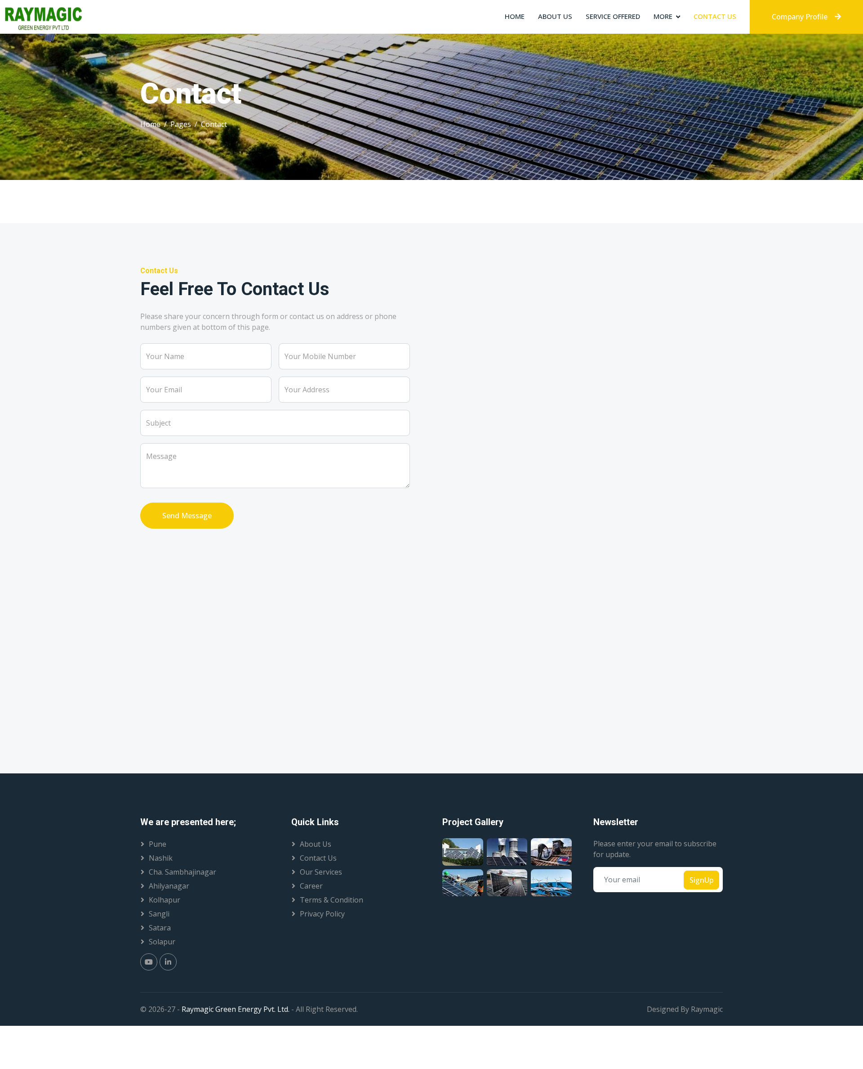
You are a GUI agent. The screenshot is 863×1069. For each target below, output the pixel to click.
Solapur (162, 942)
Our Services (321, 872)
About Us (555, 16)
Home (515, 16)
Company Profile (799, 17)
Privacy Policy (322, 914)
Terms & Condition (331, 900)
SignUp (701, 880)
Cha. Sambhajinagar (182, 872)
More (663, 16)
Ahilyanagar (169, 886)
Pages (180, 124)
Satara (160, 928)
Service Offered (613, 16)
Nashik (161, 858)
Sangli (159, 914)
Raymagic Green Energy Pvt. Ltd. (236, 1009)
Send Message (187, 516)
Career (311, 886)
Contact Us (715, 16)
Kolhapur (164, 900)
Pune (157, 844)
